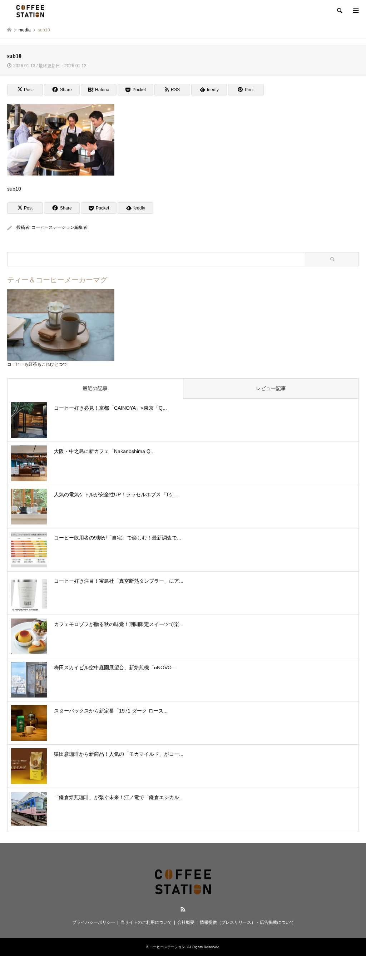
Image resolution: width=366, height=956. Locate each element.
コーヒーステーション (167, 947)
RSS (183, 909)
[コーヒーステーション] (30, 10)
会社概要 (185, 922)
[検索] (339, 10)
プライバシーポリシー (93, 922)
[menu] (355, 10)
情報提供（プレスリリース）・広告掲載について (247, 922)
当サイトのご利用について (146, 922)
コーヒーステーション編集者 (59, 227)
